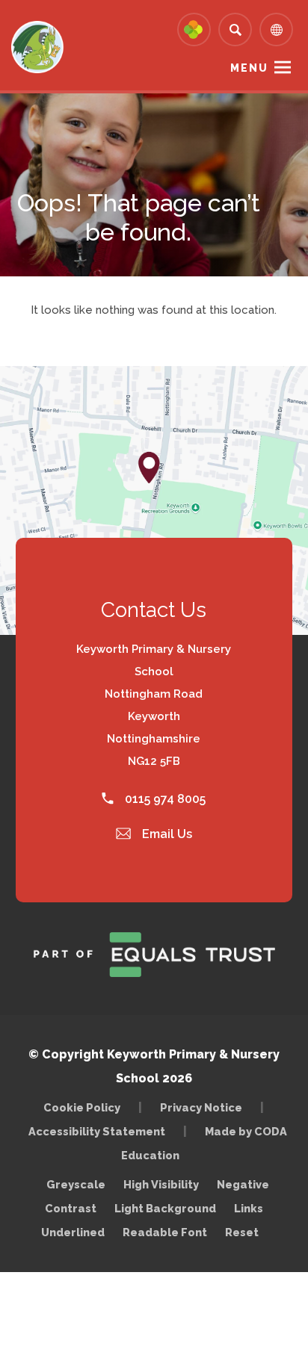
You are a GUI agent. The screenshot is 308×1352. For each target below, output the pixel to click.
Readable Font (165, 1232)
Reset (242, 1232)
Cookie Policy (81, 1107)
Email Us (165, 834)
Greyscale (75, 1184)
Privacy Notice (201, 1107)
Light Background (165, 1208)
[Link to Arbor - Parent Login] (194, 29)
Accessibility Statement (96, 1131)
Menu (249, 68)
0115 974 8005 (164, 799)
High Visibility (161, 1184)
